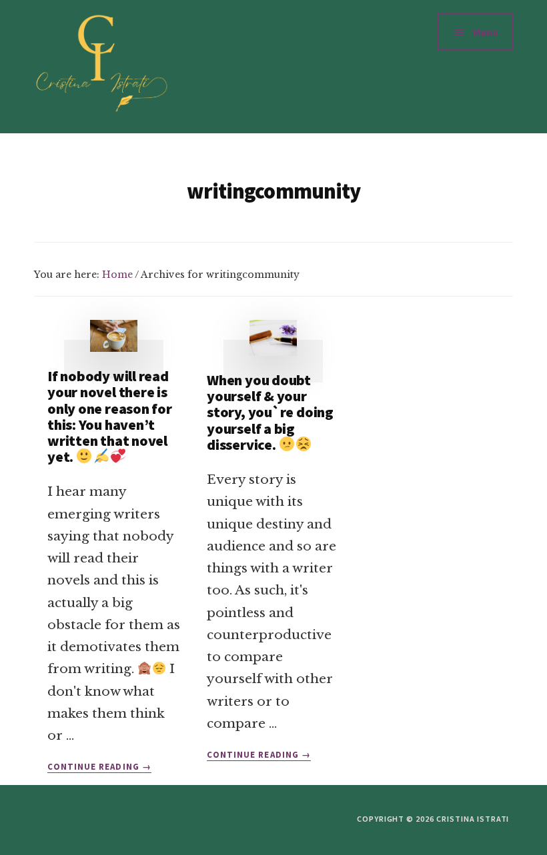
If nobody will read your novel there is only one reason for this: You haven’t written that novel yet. (109, 416)
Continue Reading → (99, 767)
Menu (485, 32)
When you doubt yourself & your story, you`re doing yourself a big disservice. (270, 412)
